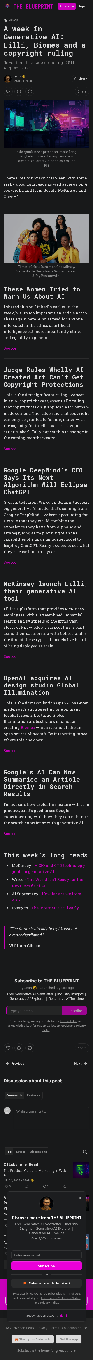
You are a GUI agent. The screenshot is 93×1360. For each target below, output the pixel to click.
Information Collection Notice (61, 1298)
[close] (80, 1198)
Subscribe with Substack (50, 1283)
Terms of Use (71, 1293)
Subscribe (46, 1266)
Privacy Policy (49, 1302)
